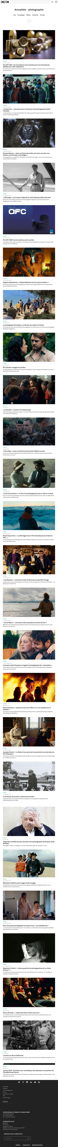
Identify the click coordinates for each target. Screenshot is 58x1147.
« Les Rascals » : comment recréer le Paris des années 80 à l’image (26, 580)
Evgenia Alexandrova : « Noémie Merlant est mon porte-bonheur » (26, 282)
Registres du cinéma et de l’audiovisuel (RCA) (14, 1127)
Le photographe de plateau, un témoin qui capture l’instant (23, 325)
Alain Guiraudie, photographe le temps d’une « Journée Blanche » (25, 926)
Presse (4, 1092)
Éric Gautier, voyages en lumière (14, 367)
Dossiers (5, 1088)
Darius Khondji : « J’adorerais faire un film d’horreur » (21, 1013)
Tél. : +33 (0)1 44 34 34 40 (9, 1117)
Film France (6, 1124)
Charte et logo (6, 1097)
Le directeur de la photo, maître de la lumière (18, 797)
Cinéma (5, 61)
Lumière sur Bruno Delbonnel (13, 1055)
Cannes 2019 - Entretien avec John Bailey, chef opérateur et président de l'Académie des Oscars (28, 1071)
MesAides (5, 1123)
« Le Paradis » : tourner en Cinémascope (17, 410)
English (5, 1101)
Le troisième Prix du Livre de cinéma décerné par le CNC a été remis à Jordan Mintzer (24, 1015)
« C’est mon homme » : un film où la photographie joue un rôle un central (28, 493)
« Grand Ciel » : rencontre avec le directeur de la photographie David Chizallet (26, 110)
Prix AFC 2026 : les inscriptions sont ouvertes (18, 240)
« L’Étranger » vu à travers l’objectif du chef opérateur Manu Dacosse (27, 197)
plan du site (26, 1145)
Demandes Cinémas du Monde (10, 1129)
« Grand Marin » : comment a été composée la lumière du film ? (25, 623)
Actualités (5, 1086)
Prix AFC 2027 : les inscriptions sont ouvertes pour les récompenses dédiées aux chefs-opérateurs (26, 66)
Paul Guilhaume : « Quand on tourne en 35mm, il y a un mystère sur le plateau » (27, 708)
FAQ (4, 1095)
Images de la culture (8, 1126)
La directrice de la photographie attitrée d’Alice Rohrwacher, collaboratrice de (23, 453)
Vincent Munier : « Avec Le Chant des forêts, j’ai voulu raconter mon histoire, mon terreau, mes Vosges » (26, 154)
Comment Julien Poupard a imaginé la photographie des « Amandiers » (27, 665)
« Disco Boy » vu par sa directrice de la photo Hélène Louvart (24, 451)
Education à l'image (8, 1094)
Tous (14, 15)
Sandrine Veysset (47, 453)
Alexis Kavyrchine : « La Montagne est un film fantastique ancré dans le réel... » (28, 536)
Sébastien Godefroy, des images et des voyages (19, 883)
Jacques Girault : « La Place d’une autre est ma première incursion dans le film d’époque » (28, 753)
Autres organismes (8, 1090)
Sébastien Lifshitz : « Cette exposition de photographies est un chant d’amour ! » (27, 969)
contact (18, 1145)
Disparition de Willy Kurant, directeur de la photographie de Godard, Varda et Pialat (29, 842)
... (25, 801)
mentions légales (37, 1145)
